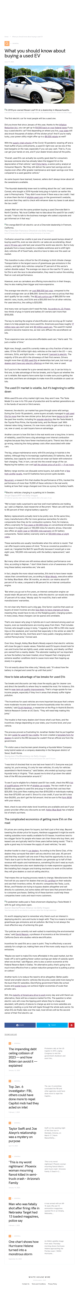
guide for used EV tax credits (25, 735)
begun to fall (62, 416)
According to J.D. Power (59, 309)
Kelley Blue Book (53, 810)
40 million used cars (43, 327)
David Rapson (22, 934)
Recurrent (9, 480)
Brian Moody (51, 576)
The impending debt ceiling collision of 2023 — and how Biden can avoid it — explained (23, 1057)
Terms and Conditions (39, 1284)
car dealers (33, 850)
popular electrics (44, 419)
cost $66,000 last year (42, 290)
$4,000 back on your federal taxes (51, 127)
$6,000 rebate (51, 136)
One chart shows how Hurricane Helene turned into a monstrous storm (23, 1248)
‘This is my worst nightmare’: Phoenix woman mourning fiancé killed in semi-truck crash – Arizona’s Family (24, 1172)
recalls (19, 474)
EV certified (50, 880)
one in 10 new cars (13, 245)
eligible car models (41, 785)
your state (64, 130)
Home (6, 37)
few (68, 471)
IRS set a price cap (43, 296)
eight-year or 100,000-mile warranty (35, 531)
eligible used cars (35, 197)
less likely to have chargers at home (52, 610)
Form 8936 (67, 797)
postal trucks (21, 986)
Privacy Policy (52, 1284)
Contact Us (25, 1284)
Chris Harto (41, 164)
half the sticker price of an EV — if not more (54, 464)
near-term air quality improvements (27, 689)
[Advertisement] (39, 14)
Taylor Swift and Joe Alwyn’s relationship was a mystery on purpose (23, 1135)
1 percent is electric (58, 354)
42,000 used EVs (29, 360)
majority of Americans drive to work (29, 995)
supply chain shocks (22, 143)
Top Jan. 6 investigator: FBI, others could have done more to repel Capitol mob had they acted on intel (24, 1097)
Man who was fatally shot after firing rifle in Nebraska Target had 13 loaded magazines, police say (24, 1212)
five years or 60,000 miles (36, 525)
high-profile (10, 474)
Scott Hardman (25, 707)
